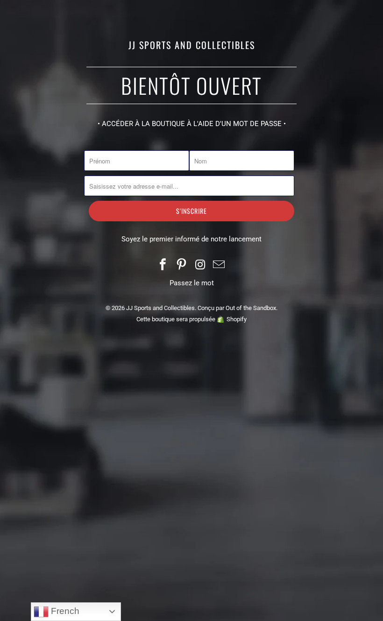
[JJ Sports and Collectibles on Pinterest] (182, 265)
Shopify (237, 319)
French (64, 611)
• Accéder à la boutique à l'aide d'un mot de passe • (192, 124)
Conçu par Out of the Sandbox (237, 307)
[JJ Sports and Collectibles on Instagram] (200, 265)
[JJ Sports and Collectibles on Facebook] (163, 265)
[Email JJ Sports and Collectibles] (219, 265)
